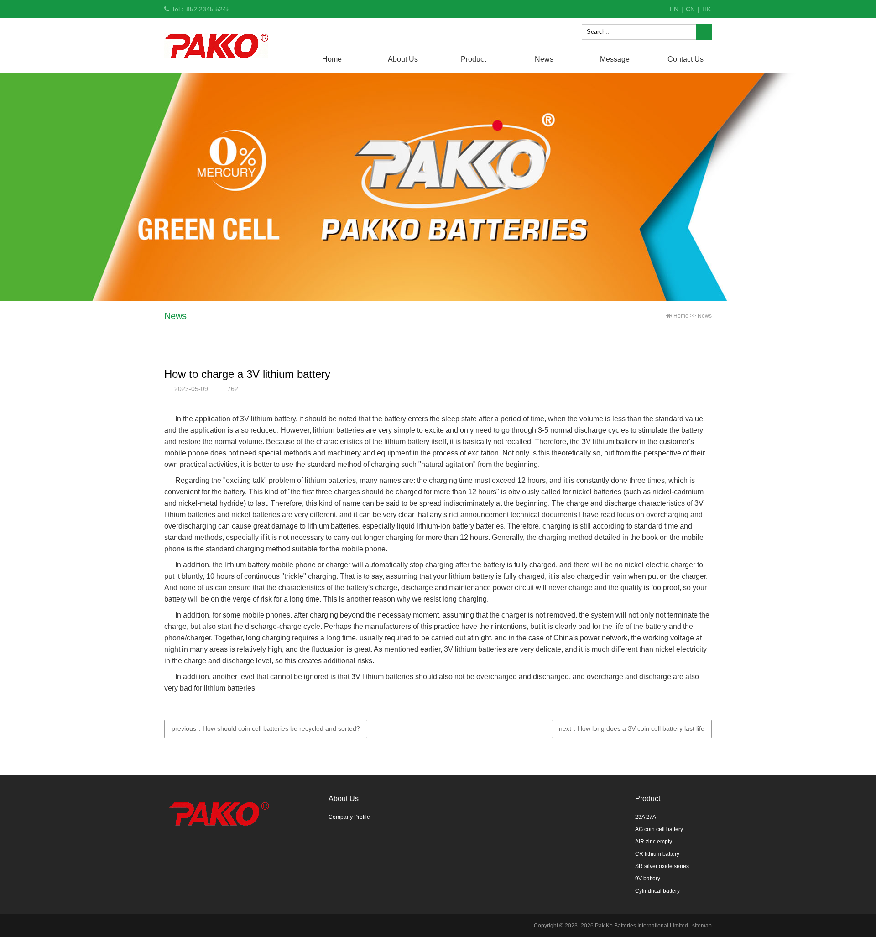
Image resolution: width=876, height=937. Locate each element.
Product (473, 59)
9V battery (647, 878)
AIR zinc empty (653, 841)
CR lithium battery (657, 854)
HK (706, 9)
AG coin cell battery (659, 829)
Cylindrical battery (657, 891)
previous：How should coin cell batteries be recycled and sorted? (266, 728)
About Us (403, 59)
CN (690, 9)
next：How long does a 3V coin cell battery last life (631, 728)
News (544, 59)
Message (615, 59)
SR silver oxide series (662, 866)
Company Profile (349, 817)
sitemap (702, 925)
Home (332, 59)
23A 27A (645, 817)
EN (674, 9)
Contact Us (685, 59)
